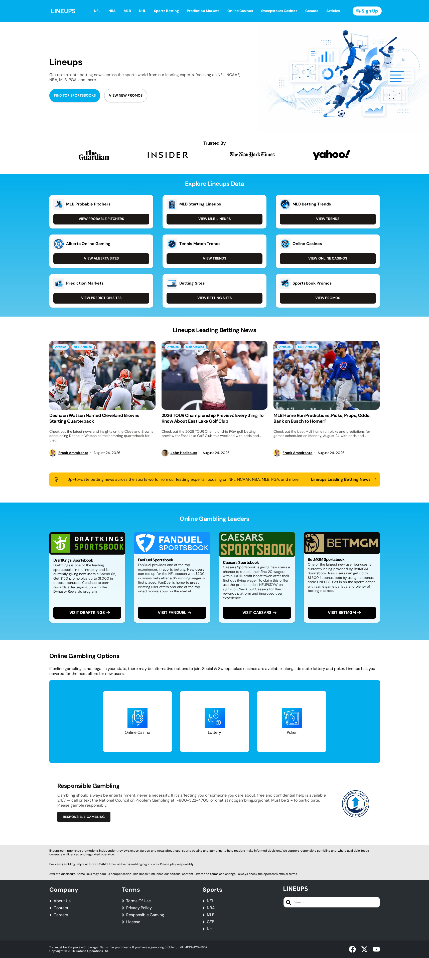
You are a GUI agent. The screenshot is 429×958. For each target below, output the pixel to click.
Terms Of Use (138, 900)
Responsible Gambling (84, 817)
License (133, 921)
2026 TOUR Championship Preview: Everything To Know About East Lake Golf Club (213, 418)
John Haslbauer (184, 453)
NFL (210, 900)
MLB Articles (307, 347)
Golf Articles (195, 347)
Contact (61, 907)
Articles (60, 347)
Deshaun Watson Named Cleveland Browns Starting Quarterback (94, 418)
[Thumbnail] (102, 375)
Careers (61, 914)
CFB (210, 921)
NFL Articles (83, 347)
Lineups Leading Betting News (341, 479)
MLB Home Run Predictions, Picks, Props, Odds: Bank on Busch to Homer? (321, 418)
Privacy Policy (139, 907)
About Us (62, 900)
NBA (211, 907)
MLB (211, 914)
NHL (210, 928)
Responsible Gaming (145, 914)
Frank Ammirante (73, 453)
